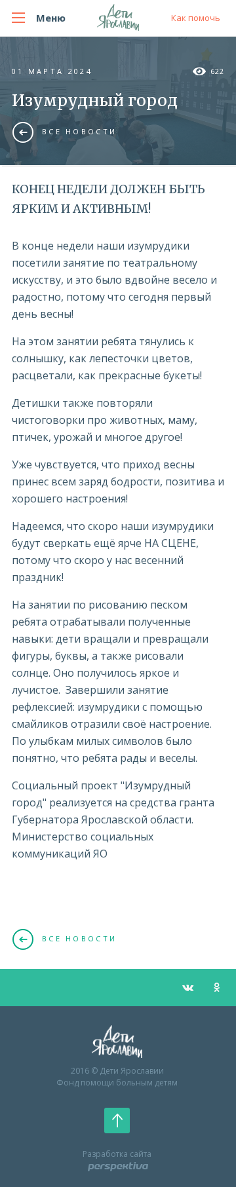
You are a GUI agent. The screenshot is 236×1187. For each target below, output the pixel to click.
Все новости (79, 131)
